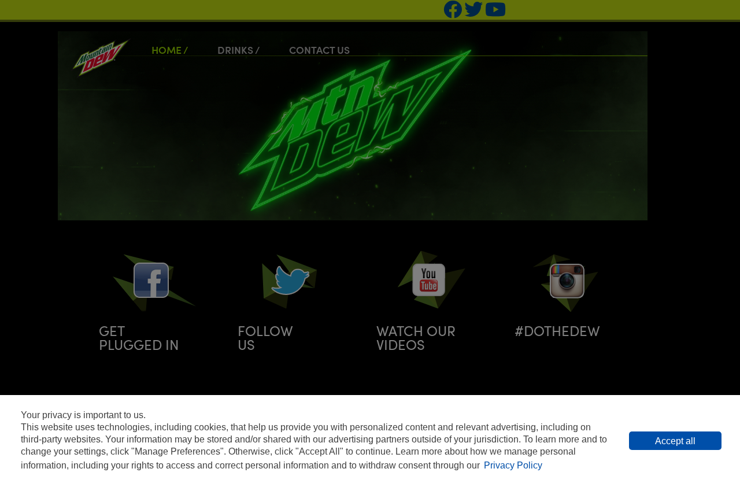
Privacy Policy (513, 465)
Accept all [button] (675, 441)
